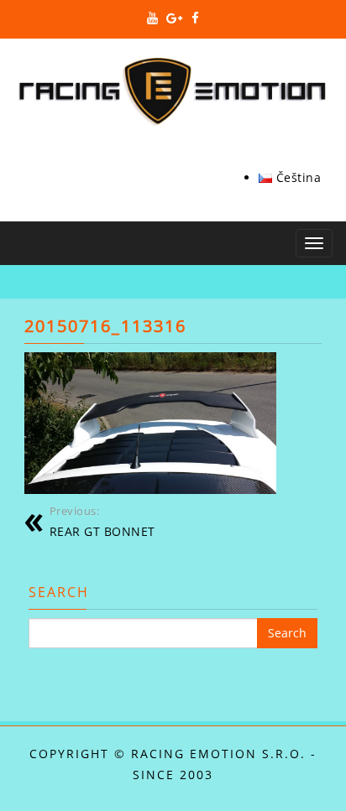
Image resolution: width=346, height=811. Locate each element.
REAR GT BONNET (102, 522)
